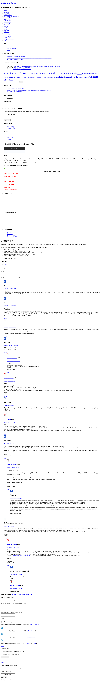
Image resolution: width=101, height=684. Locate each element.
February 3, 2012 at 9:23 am (10, 526)
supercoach (50, 77)
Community (7, 25)
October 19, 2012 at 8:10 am (10, 327)
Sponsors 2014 (7, 37)
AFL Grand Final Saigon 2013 (11, 17)
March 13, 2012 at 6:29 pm (9, 443)
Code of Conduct (8, 23)
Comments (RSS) (11, 128)
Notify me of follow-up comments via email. (14, 651)
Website (3, 618)
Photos (5, 33)
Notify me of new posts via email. (11, 654)
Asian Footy (35, 73)
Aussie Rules (49, 73)
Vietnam (10, 80)
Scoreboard (39, 77)
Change (37, 624)
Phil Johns (7, 419)
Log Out (32, 624)
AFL (6, 73)
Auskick (9, 232)
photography (31, 77)
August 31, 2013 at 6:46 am (10, 288)
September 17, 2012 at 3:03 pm (13, 361)
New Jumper (7, 30)
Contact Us (6, 26)
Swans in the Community (63, 77)
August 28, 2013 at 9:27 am (10, 305)
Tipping (81, 77)
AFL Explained (8, 15)
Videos (5, 40)
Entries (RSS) (10, 127)
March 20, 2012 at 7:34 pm (16, 498)
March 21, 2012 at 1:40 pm (9, 422)
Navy (18, 77)
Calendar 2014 (7, 22)
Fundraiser (87, 73)
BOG (65, 74)
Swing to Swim (11, 235)
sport (44, 77)
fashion (79, 74)
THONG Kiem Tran (18, 594)
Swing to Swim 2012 (12, 236)
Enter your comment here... (7, 597)
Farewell (72, 73)
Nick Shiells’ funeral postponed (15, 59)
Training (86, 77)
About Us (6, 12)
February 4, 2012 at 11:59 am (13, 547)
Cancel (2, 646)
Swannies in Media (11, 48)
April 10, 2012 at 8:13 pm (9, 381)
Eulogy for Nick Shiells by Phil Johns (16, 56)
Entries (10, 137)
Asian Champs (19, 73)
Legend (12, 77)
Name (5, 615)
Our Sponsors (24, 77)
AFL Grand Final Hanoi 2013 (11, 16)
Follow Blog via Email (13, 108)
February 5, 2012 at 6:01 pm (16, 588)
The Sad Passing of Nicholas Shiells (23, 67)
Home (5, 10)
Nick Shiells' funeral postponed (14, 91)
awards (60, 74)
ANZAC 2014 (7, 19)
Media (5, 29)
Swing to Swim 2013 (9, 39)
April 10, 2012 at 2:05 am (9, 405)
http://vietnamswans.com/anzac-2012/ (21, 555)
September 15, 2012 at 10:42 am (11, 345)
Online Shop (7, 32)
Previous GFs (7, 34)
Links (5, 27)
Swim (76, 77)
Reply (5, 296)
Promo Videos (7, 36)
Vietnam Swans (9, 3)
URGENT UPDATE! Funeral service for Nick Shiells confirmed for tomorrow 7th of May (29, 58)
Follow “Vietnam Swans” (9, 666)
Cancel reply (28, 594)
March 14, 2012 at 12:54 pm (13, 467)
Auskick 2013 (7, 20)
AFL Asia (6, 13)
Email (12, 612)
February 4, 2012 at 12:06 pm (16, 574)
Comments (11, 139)
